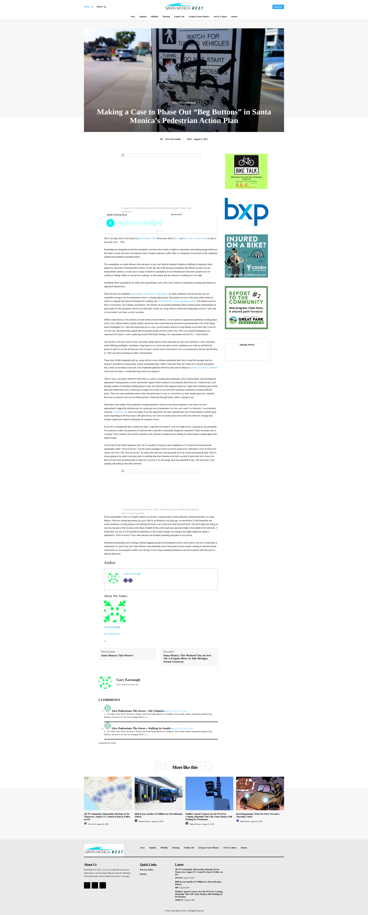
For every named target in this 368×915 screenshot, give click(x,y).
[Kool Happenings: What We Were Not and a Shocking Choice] (260, 793)
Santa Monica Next (147, 238)
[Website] (130, 580)
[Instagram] (95, 885)
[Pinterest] (250, 352)
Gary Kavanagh (172, 139)
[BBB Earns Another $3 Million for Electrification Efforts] (159, 793)
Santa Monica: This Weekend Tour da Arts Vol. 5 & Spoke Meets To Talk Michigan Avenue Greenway (187, 658)
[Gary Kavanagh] (105, 682)
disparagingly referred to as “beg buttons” (149, 294)
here (177, 238)
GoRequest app (120, 412)
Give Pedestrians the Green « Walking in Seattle (141, 728)
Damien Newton (145, 821)
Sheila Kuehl (245, 821)
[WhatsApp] (257, 352)
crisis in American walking (205, 367)
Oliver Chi (92, 824)
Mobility (179, 900)
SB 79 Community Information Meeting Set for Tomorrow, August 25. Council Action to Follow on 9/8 (107, 817)
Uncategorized (184, 103)
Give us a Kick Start (198, 238)
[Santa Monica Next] (184, 6)
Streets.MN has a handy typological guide (177, 301)
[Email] (125, 580)
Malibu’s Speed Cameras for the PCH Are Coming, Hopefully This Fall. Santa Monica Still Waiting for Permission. (208, 817)
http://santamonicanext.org (127, 684)
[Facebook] (237, 352)
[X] (244, 352)
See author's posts (112, 634)
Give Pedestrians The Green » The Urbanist (138, 710)
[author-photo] (86, 824)
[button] (101, 7)
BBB (176, 888)
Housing (179, 878)
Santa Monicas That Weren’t (117, 655)
